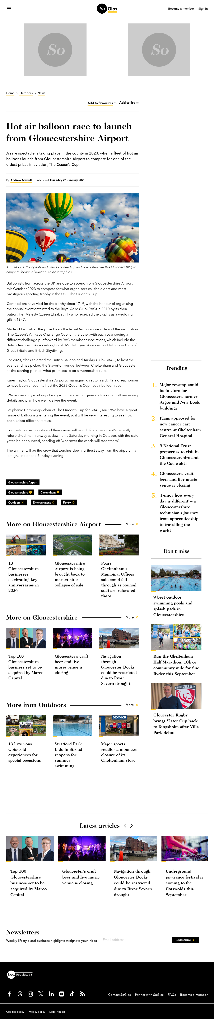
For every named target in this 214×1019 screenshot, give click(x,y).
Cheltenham (48, 492)
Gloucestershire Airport (22, 482)
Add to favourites (100, 103)
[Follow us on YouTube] (62, 994)
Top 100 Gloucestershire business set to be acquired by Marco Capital (25, 667)
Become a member (181, 8)
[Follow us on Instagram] (30, 994)
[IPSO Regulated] (21, 974)
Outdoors (14, 502)
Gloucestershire (18, 492)
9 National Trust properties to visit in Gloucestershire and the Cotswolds (179, 454)
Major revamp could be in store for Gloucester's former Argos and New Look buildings (179, 396)
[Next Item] (131, 825)
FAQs (172, 995)
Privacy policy (36, 1011)
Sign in (203, 8)
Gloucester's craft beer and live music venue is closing (178, 479)
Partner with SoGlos (149, 995)
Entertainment (42, 502)
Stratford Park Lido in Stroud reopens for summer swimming (68, 754)
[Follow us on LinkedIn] (51, 994)
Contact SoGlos (119, 995)
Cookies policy (15, 1011)
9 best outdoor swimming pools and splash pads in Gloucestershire (172, 606)
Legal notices (57, 1011)
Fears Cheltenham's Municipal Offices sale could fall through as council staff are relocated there (118, 579)
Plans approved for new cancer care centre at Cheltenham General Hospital (180, 427)
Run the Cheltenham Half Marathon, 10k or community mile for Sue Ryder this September (176, 665)
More (130, 524)
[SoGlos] (107, 8)
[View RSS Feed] (82, 994)
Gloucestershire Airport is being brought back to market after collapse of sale (70, 574)
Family (67, 502)
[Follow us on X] (41, 994)
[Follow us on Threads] (20, 994)
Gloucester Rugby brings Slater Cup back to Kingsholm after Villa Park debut (176, 723)
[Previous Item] (125, 825)
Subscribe (183, 940)
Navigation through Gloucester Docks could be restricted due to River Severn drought (133, 883)
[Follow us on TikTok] (72, 994)
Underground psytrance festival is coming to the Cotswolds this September (184, 883)
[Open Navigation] (8, 8)
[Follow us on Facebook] (9, 994)
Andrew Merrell (21, 180)
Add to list (127, 102)
